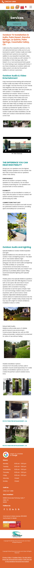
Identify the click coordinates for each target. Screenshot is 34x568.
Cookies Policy (17, 557)
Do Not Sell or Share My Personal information (17, 558)
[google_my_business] (18, 509)
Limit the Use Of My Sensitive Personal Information (18, 560)
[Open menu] (30, 7)
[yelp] (16, 509)
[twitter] (7, 509)
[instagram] (10, 509)
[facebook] (4, 509)
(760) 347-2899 (10, 2)
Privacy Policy (6, 557)
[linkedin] (13, 509)
